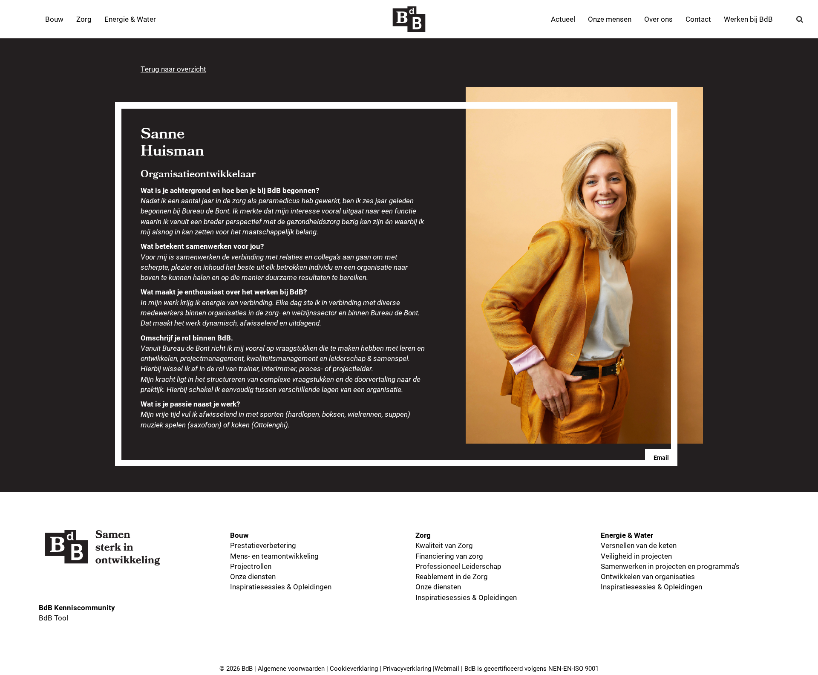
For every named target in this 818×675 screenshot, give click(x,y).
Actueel (563, 19)
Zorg (84, 19)
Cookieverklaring (354, 668)
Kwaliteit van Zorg (444, 545)
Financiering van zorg (449, 556)
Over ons (658, 19)
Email (661, 457)
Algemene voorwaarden (291, 668)
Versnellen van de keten (639, 545)
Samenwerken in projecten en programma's (670, 566)
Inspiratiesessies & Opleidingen (280, 586)
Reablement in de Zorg (451, 576)
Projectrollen (250, 566)
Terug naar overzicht (173, 69)
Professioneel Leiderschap (458, 566)
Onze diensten (253, 576)
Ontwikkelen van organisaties (648, 576)
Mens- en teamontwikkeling (274, 556)
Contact (698, 19)
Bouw (54, 19)
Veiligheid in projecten (636, 556)
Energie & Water (130, 19)
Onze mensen (609, 19)
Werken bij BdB (748, 19)
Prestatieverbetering (263, 545)
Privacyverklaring (407, 668)
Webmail (447, 668)
